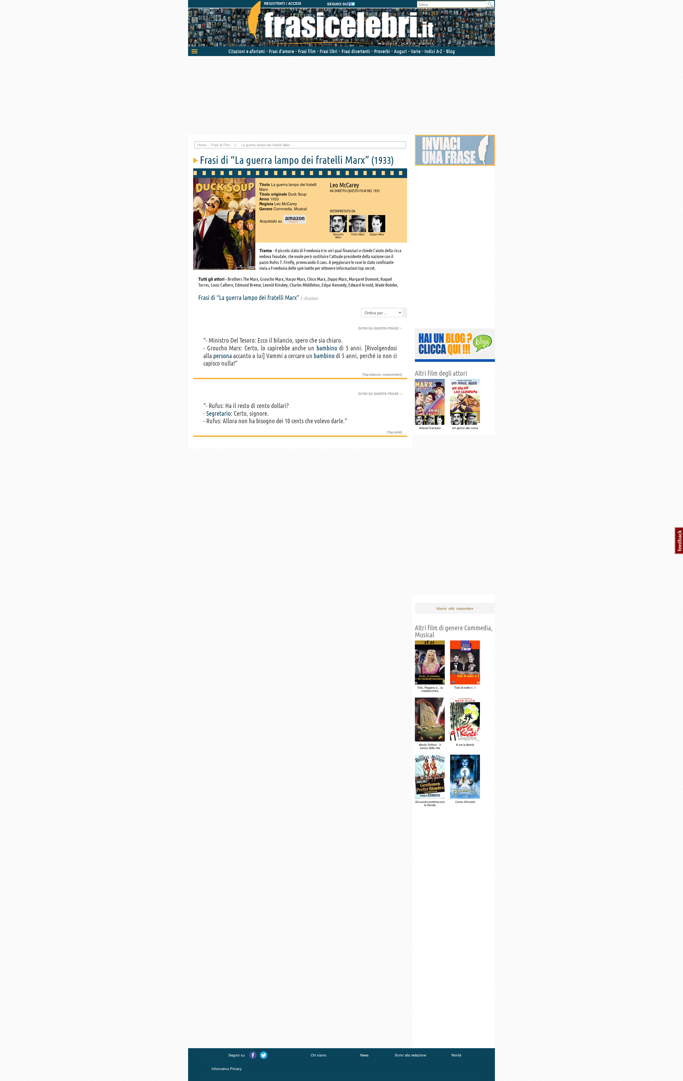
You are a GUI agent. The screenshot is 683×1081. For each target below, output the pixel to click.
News (364, 1055)
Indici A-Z (433, 51)
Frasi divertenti (356, 51)
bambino (326, 348)
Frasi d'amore (281, 51)
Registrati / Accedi (282, 3)
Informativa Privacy (227, 1068)
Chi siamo (318, 1055)
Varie (415, 51)
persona (222, 355)
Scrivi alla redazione (410, 1055)
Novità (456, 1055)
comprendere (391, 374)
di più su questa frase (380, 328)
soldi (397, 432)
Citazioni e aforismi (246, 51)
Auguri (400, 51)
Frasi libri (328, 51)
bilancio (375, 374)
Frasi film (307, 51)
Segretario (218, 413)
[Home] (341, 24)
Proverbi (382, 51)
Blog (450, 51)
